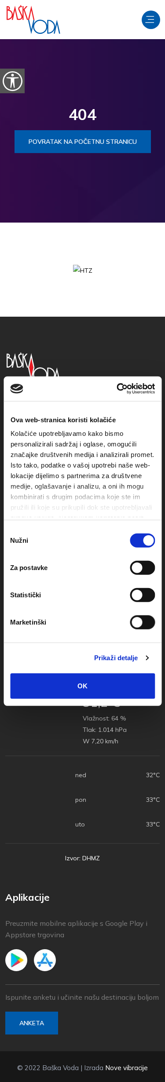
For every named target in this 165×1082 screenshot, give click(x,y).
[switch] (142, 567)
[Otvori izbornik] (151, 20)
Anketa (31, 1023)
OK (82, 685)
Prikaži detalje (116, 658)
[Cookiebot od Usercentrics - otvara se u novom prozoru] (117, 389)
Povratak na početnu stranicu (83, 142)
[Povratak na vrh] (138, 1073)
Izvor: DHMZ (82, 858)
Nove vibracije (126, 1068)
